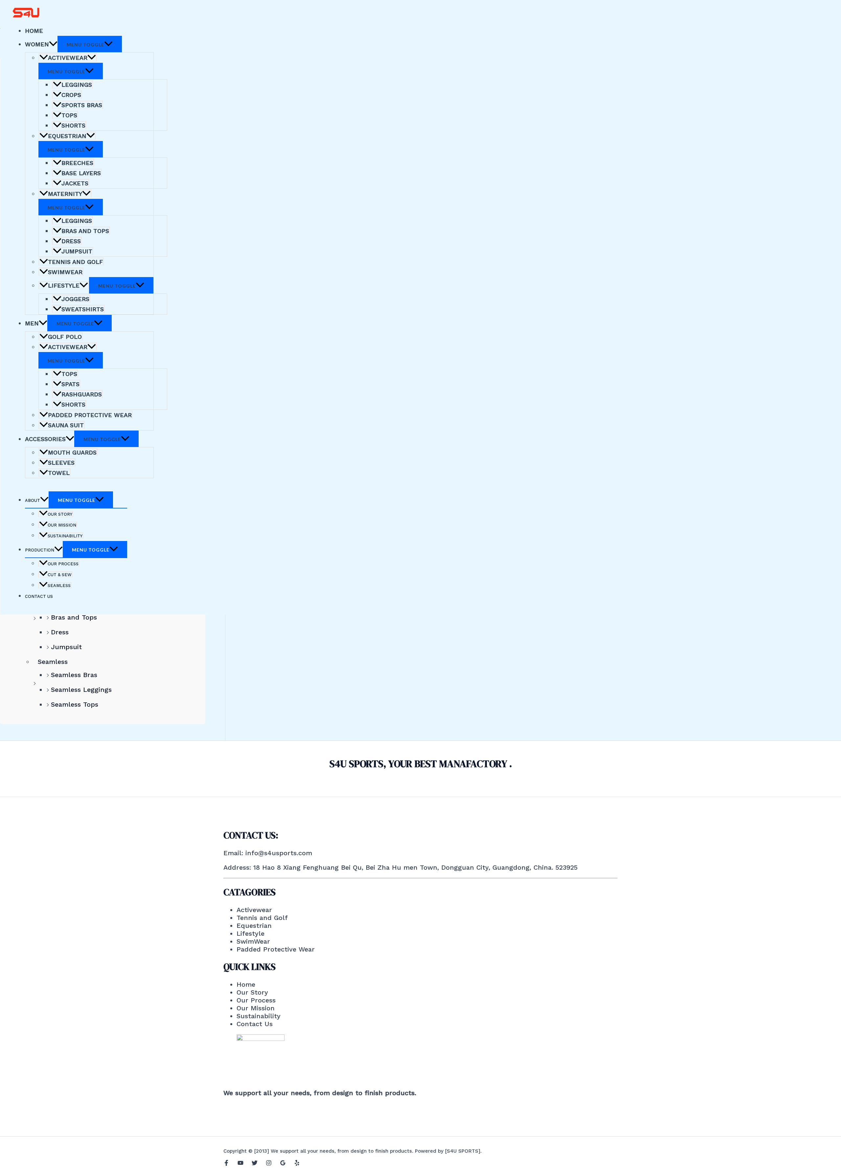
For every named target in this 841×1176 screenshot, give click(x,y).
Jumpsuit (76, 251)
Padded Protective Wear (90, 415)
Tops (69, 115)
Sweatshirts (82, 309)
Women (37, 44)
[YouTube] (240, 1163)
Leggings (76, 84)
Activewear (67, 57)
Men (32, 323)
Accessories (45, 438)
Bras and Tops (85, 230)
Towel (59, 472)
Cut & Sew (60, 574)
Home (34, 30)
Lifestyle (64, 285)
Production (39, 550)
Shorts (73, 125)
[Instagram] (269, 1163)
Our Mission (62, 525)
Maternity (65, 193)
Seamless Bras (74, 675)
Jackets (74, 183)
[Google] (283, 1163)
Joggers (75, 298)
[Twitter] (255, 1163)
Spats (70, 384)
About (32, 500)
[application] (53, 44)
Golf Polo (65, 336)
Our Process (63, 563)
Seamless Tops (74, 704)
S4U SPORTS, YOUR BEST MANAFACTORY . (421, 763)
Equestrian (67, 135)
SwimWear (65, 272)
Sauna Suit (66, 425)
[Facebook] (226, 1163)
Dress (71, 241)
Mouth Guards (72, 452)
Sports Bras (81, 105)
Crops (71, 94)
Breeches (77, 162)
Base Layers (81, 173)
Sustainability (65, 535)
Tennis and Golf (75, 261)
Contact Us (39, 596)
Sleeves (61, 462)
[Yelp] (297, 1163)
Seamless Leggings (81, 690)
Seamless (59, 585)
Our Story (60, 514)
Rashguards (81, 394)
